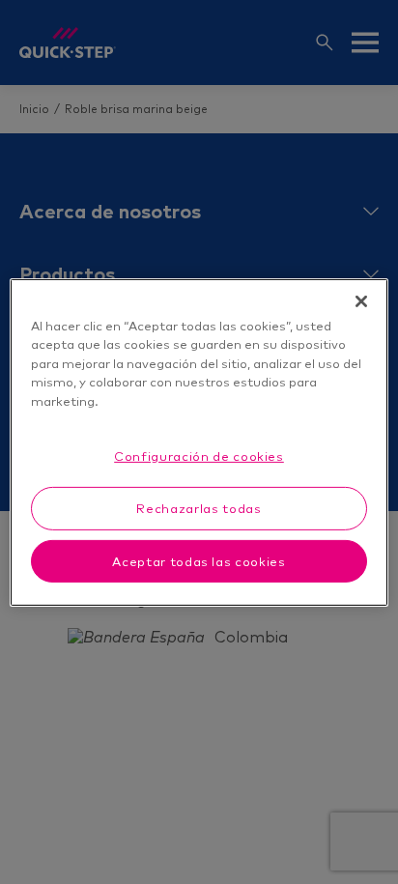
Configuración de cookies (199, 456)
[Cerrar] (361, 300)
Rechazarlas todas (198, 508)
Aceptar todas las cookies (198, 560)
